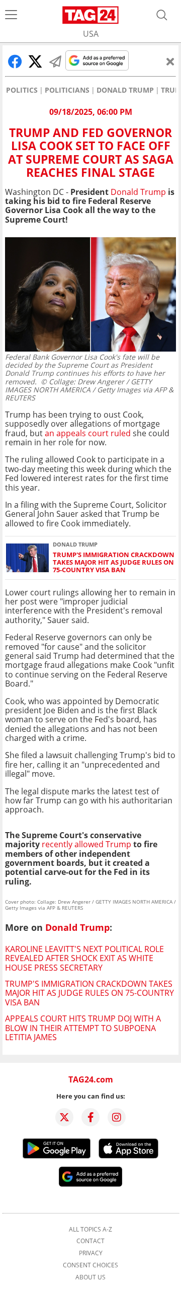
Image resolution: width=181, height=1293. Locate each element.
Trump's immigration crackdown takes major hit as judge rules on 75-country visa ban (113, 562)
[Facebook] (90, 1117)
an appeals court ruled (88, 433)
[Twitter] (64, 1117)
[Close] (170, 61)
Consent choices (90, 1265)
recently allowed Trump (86, 844)
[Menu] (11, 15)
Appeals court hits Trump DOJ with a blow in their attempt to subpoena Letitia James (83, 1028)
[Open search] (161, 15)
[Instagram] (117, 1117)
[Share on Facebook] (15, 61)
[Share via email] (55, 61)
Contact (90, 1241)
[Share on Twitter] (35, 61)
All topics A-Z (90, 1229)
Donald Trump (125, 90)
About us (90, 1277)
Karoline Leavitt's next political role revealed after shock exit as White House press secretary (84, 958)
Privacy (91, 1253)
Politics (22, 90)
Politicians (67, 90)
